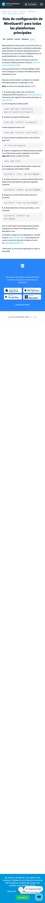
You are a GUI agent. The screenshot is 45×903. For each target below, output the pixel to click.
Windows (25, 39)
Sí (30, 317)
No (35, 317)
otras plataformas (23, 305)
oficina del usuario (35, 95)
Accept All (22, 897)
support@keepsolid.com (13, 243)
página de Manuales (16, 238)
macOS (17, 39)
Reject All (12, 891)
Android (10, 39)
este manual (7, 100)
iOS (4, 39)
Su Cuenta (32, 4)
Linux (32, 39)
